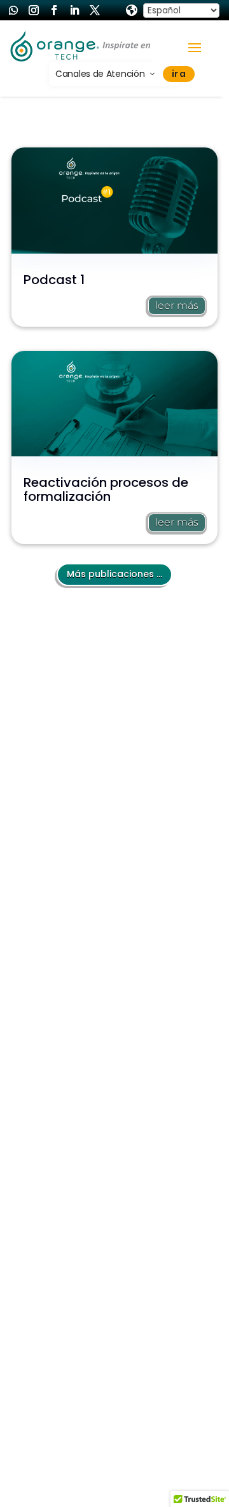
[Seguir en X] (95, 10)
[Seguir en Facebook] (54, 10)
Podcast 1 (54, 280)
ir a (179, 73)
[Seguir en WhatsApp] (13, 10)
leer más (176, 305)
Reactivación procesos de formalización (106, 489)
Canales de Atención (99, 73)
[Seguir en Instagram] (34, 10)
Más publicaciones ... (114, 574)
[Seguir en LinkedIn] (74, 10)
